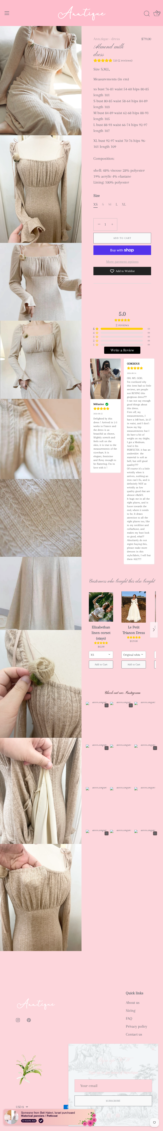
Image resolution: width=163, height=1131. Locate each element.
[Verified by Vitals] (41, 1120)
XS (95, 204)
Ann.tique (101, 39)
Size (96, 195)
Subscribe (113, 1100)
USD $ (20, 1107)
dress (115, 39)
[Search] (146, 13)
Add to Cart (122, 238)
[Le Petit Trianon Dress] (133, 607)
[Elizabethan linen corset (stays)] (101, 607)
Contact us (134, 1034)
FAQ (129, 1018)
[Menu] (7, 13)
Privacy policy (136, 1026)
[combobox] (101, 655)
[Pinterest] (118, 1115)
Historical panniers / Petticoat (39, 1115)
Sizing (130, 1010)
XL (124, 204)
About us (133, 1002)
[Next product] (154, 630)
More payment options (122, 262)
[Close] (153, 1048)
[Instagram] (109, 1115)
